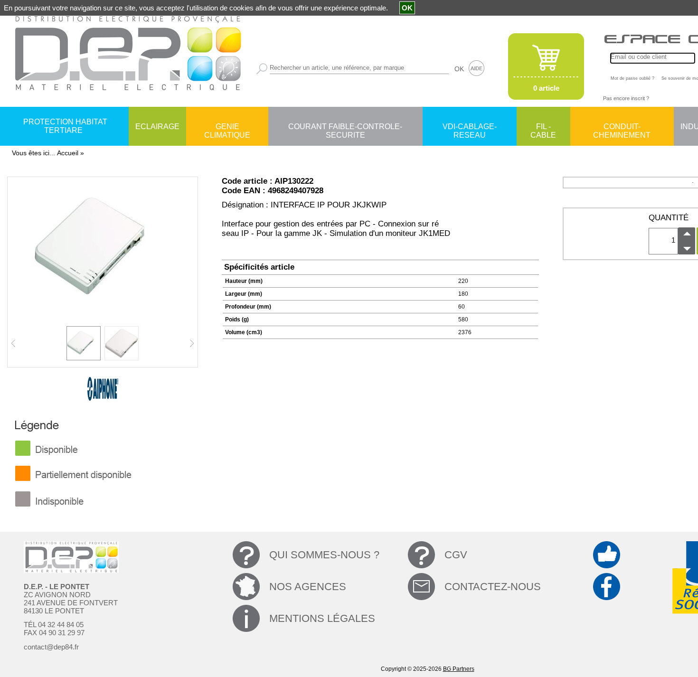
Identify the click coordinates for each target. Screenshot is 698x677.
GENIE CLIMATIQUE (227, 127)
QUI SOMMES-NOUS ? (324, 555)
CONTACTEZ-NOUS (492, 586)
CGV (455, 555)
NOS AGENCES (307, 586)
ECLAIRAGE (157, 126)
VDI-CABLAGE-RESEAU (470, 127)
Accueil (67, 153)
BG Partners (458, 669)
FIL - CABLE (543, 127)
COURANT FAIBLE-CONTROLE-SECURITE (345, 127)
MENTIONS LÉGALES (322, 618)
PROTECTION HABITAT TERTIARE (65, 126)
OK (459, 69)
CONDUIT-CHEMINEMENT (622, 127)
